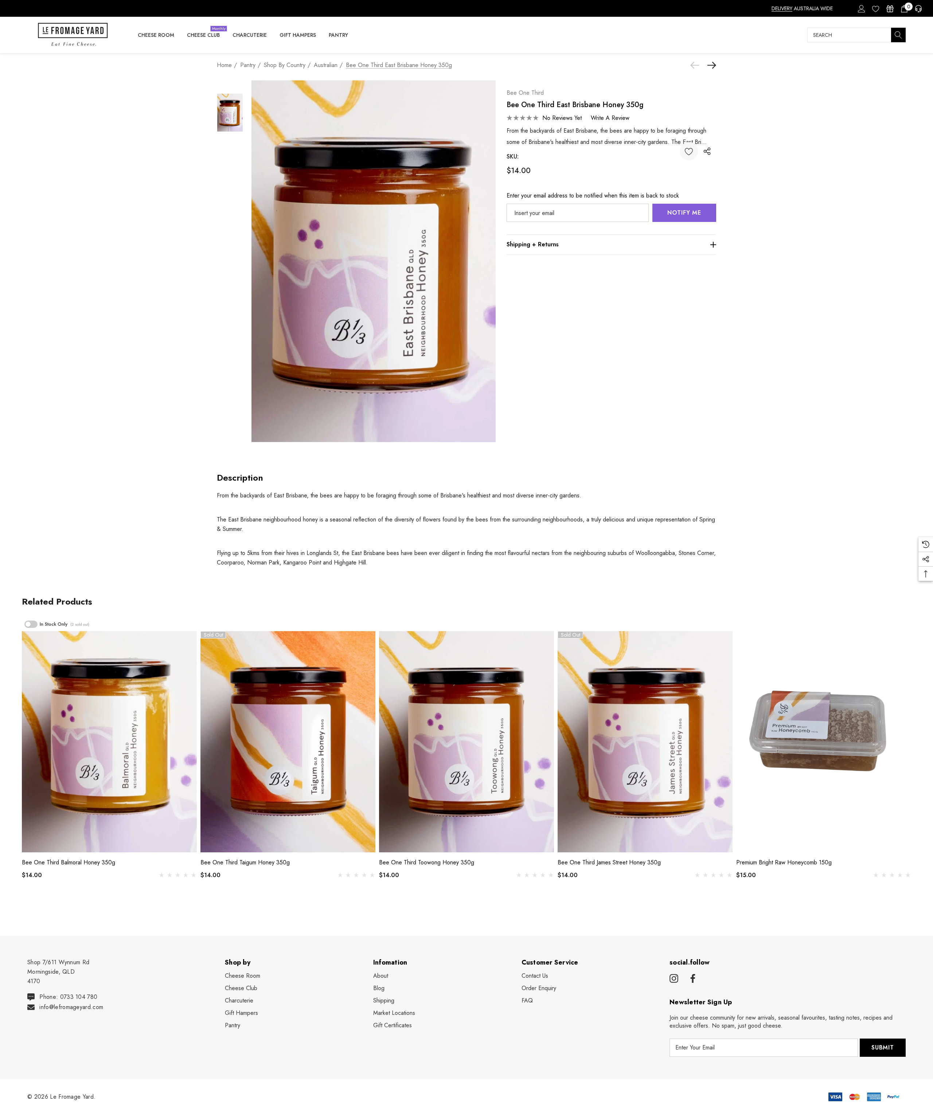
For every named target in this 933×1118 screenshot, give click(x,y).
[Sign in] (861, 8)
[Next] (710, 65)
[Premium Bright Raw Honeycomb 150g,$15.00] (823, 741)
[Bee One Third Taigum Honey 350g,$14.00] (287, 741)
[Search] (898, 35)
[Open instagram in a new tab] (674, 979)
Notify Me (684, 212)
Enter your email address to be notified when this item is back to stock (593, 195)
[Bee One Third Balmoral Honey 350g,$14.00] (109, 741)
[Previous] (696, 65)
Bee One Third (525, 93)
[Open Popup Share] (707, 151)
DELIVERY (782, 8)
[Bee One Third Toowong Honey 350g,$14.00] (466, 741)
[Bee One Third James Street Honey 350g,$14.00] (645, 741)
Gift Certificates (392, 1025)
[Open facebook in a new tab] (691, 979)
